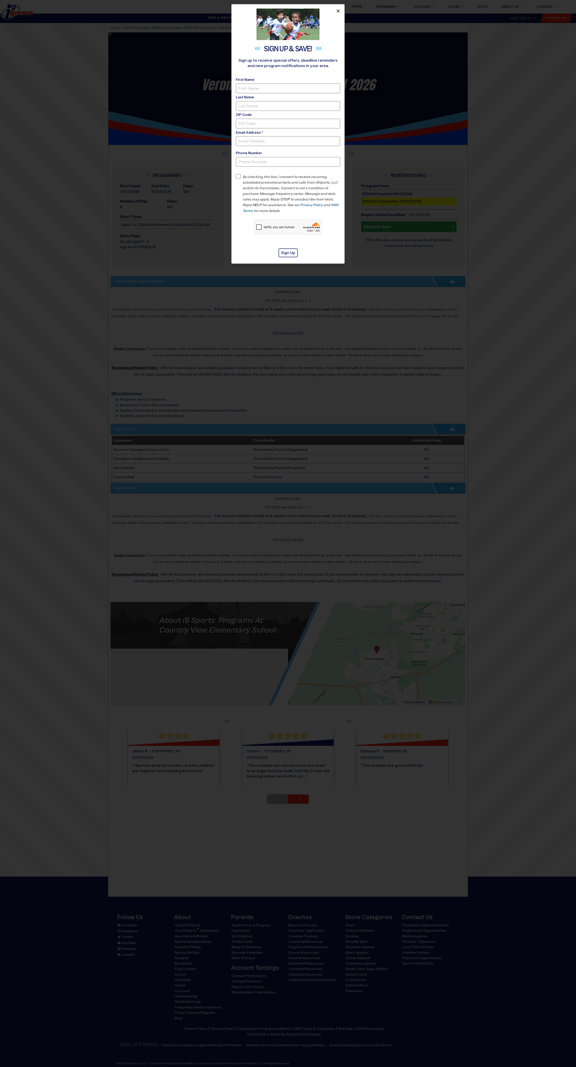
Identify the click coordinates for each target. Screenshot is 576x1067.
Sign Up (288, 252)
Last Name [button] (245, 97)
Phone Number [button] (249, 153)
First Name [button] (245, 79)
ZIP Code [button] (244, 115)
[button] (291, 194)
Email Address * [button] (249, 132)
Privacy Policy (311, 205)
